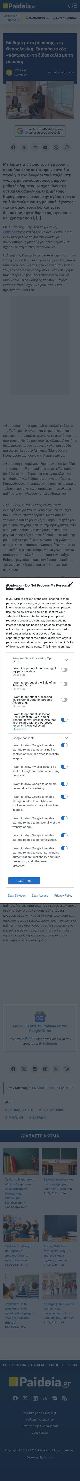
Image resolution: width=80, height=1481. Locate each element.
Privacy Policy (63, 895)
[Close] (72, 586)
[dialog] (40, 740)
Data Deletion (17, 895)
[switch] (64, 670)
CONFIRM (24, 880)
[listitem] (40, 660)
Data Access (40, 895)
